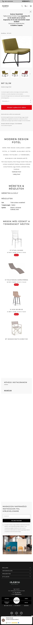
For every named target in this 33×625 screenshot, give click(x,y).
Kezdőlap (3, 33)
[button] (32, 616)
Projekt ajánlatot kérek (16, 107)
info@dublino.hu (18, 594)
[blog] (21, 613)
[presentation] (30, 73)
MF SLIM (9, 33)
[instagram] (16, 613)
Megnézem (8, 390)
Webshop (25, 1)
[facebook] (11, 613)
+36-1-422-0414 (18, 592)
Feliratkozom (16, 520)
